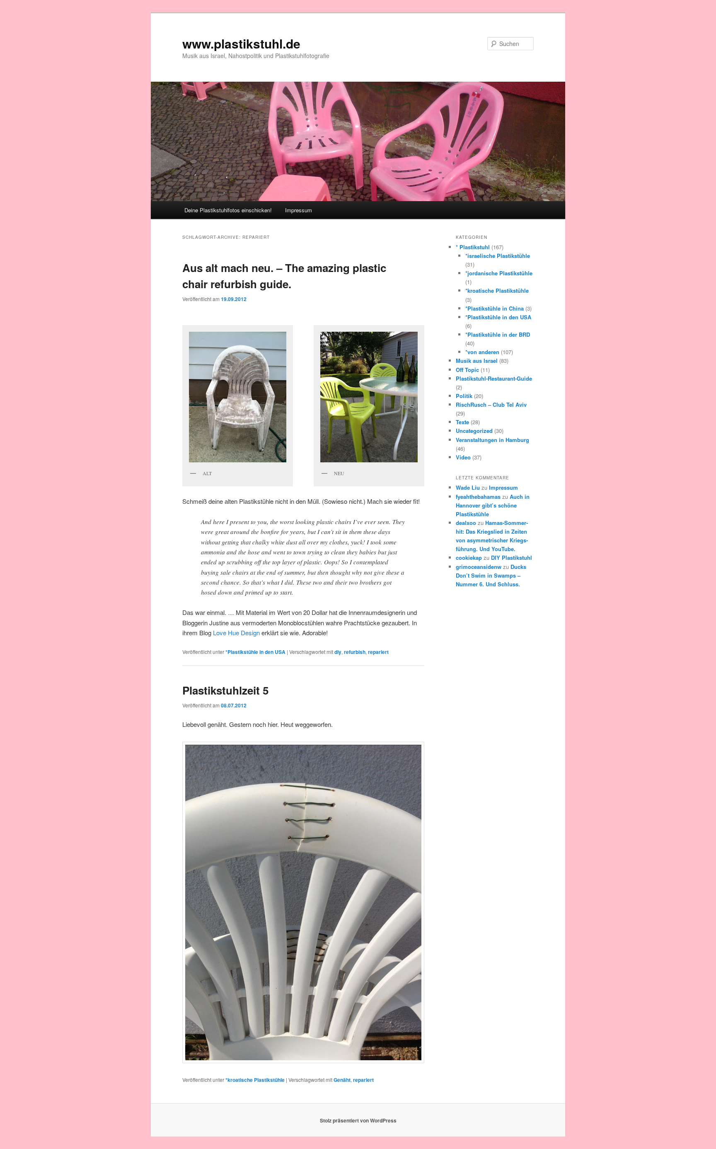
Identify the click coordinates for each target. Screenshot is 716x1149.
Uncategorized (474, 431)
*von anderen (482, 352)
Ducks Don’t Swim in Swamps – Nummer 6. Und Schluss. (491, 575)
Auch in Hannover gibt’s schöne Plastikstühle (493, 505)
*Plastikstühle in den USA (255, 652)
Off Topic (467, 370)
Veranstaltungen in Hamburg (492, 440)
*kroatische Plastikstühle (255, 1079)
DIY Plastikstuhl (511, 557)
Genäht (342, 1079)
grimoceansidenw (478, 567)
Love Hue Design (236, 632)
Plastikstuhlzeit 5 (225, 690)
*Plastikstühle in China (494, 308)
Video (463, 457)
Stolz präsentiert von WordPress (358, 1120)
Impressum (298, 210)
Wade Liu (468, 487)
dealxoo (466, 523)
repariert (378, 652)
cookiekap (469, 557)
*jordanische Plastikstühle (498, 273)
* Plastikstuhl (473, 247)
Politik (464, 396)
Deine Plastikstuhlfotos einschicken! (228, 210)
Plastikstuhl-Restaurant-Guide (494, 378)
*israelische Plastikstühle (497, 256)
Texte (462, 422)
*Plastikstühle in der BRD (497, 334)
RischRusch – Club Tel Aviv (491, 404)
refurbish (354, 652)
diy (337, 652)
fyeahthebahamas (478, 496)
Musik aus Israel (477, 360)
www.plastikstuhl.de (241, 43)
